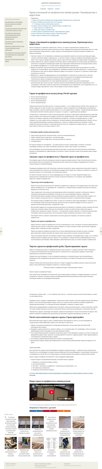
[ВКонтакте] (36, 411)
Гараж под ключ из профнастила (43, 28)
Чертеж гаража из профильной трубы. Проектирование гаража (51, 31)
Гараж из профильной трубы (71, 404)
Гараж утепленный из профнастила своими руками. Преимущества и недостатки (56, 20)
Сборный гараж (47, 404)
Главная (43, 8)
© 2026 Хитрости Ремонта (11, 463)
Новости (50, 8)
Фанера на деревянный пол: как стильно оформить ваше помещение (14, 48)
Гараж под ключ (53, 404)
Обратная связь (67, 463)
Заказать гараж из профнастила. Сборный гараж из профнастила (51, 26)
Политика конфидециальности (41, 465)
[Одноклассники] (64, 411)
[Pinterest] (50, 411)
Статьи (57, 8)
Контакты (36, 463)
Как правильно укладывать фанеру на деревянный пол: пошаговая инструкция (15, 54)
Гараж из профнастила (38, 404)
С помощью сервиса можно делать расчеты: (47, 24)
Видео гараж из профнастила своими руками (45, 35)
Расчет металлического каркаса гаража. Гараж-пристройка (49, 33)
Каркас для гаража (61, 404)
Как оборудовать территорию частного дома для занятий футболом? (13, 24)
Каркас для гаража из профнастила (44, 30)
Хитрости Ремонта (51, 3)
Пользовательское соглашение (45, 463)
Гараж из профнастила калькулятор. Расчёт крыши (47, 22)
